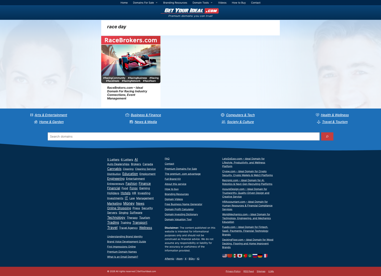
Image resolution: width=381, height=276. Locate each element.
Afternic (169, 258)
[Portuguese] (245, 255)
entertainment (135, 178)
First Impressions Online (121, 246)
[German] (260, 255)
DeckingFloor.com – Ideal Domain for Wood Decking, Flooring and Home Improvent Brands (247, 243)
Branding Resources (175, 2)
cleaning (128, 168)
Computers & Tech (240, 115)
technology (116, 217)
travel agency (128, 228)
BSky (192, 258)
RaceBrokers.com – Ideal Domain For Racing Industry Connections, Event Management (127, 93)
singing (123, 212)
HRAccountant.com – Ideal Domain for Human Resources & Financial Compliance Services (247, 205)
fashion (131, 183)
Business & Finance (146, 115)
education (130, 174)
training (126, 222)
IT (126, 198)
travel (112, 227)
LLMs (271, 271)
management (145, 198)
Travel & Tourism (335, 122)
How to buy (172, 189)
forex (134, 188)
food (125, 188)
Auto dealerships (118, 164)
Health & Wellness (335, 115)
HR (134, 193)
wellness (145, 228)
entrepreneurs (115, 183)
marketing (114, 203)
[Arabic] (250, 255)
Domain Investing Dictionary (181, 214)
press (136, 208)
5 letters (113, 159)
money (129, 203)
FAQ (167, 158)
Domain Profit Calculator (179, 209)
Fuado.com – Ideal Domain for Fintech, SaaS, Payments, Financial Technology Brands (245, 231)
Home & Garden (51, 122)
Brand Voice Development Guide (126, 241)
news (140, 203)
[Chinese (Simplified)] (229, 255)
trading (113, 222)
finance (145, 183)
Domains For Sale (143, 2)
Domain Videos (174, 199)
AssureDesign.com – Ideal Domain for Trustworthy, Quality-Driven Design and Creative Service (245, 193)
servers (112, 212)
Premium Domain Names (122, 251)
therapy (132, 217)
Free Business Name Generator (183, 204)
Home (124, 2)
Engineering (116, 178)
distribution (114, 174)
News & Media (146, 122)
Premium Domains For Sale (181, 168)
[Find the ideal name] (327, 136)
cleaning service (145, 168)
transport (139, 222)
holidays (113, 193)
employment (147, 174)
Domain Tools (201, 2)
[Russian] (255, 255)
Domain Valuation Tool (178, 219)
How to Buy (239, 2)
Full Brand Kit (173, 178)
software (136, 212)
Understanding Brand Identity (125, 236)
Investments (115, 198)
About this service (175, 184)
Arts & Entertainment (51, 115)
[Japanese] (239, 255)
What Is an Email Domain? (122, 256)
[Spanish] (234, 255)
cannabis (114, 169)
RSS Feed (248, 271)
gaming (144, 188)
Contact (255, 2)
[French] (265, 255)
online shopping (119, 208)
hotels (126, 193)
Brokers (136, 164)
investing (144, 193)
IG (198, 258)
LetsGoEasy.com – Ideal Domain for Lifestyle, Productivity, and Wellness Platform (243, 162)
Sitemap (261, 271)
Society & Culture (240, 122)
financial (113, 188)
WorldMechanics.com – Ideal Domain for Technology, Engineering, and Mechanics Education (246, 218)
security (147, 208)
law (132, 198)
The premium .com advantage (183, 173)
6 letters (127, 159)
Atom (179, 258)
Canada (148, 164)
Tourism (144, 217)
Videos (222, 2)
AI (136, 159)
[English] (224, 255)
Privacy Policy (233, 271)
